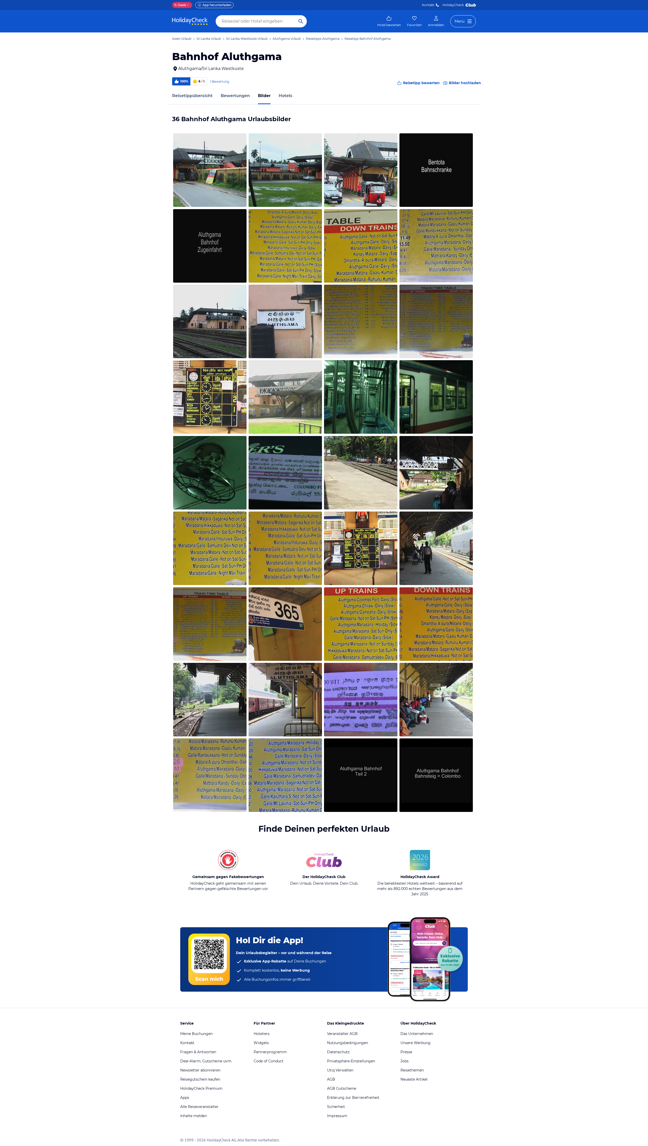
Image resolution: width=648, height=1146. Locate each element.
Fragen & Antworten (198, 1052)
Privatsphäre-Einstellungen (351, 1061)
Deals (180, 5)
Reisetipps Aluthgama (322, 39)
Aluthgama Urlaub (287, 39)
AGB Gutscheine (341, 1088)
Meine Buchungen (196, 1033)
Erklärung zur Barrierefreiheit (353, 1097)
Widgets (261, 1043)
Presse (406, 1052)
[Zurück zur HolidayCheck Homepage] (190, 21)
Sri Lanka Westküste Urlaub (247, 39)
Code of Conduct (269, 1061)
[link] (389, 21)
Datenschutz (338, 1052)
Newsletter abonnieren (200, 1070)
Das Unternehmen (416, 1033)
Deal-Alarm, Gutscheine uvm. (206, 1061)
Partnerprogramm (270, 1052)
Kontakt (428, 5)
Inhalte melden (193, 1116)
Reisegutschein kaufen (200, 1079)
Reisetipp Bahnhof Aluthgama (368, 39)
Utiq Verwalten (340, 1070)
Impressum (337, 1116)
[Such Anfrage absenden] (301, 21)
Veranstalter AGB (342, 1033)
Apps (184, 1097)
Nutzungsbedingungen (347, 1043)
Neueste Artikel (414, 1079)
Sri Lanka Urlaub (208, 39)
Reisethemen (412, 1070)
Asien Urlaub (181, 39)
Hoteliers (262, 1033)
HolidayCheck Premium (201, 1088)
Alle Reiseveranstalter (199, 1106)
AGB (331, 1079)
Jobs (404, 1061)
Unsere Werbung (415, 1043)
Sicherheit (336, 1106)
